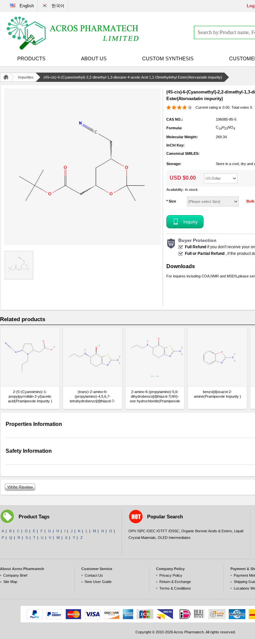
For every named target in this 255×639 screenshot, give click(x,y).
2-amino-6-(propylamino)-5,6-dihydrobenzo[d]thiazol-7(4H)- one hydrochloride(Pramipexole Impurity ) (155, 396)
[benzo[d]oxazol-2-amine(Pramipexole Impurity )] (217, 357)
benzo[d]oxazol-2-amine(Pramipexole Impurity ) (217, 394)
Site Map (10, 582)
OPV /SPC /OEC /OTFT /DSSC (153, 531)
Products (31, 58)
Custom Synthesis (168, 58)
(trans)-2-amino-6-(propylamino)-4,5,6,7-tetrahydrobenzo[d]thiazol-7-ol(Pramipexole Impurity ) (92, 396)
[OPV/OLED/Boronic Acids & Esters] (73, 33)
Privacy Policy (170, 575)
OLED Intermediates (174, 538)
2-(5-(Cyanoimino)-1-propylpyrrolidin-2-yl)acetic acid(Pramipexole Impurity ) (30, 396)
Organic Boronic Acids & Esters (206, 531)
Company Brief (15, 575)
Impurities (26, 77)
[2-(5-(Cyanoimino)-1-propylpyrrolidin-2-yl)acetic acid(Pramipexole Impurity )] (30, 357)
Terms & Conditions (175, 588)
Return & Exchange (175, 582)
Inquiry (190, 221)
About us (94, 58)
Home (7, 77)
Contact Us (94, 575)
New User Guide (98, 582)
